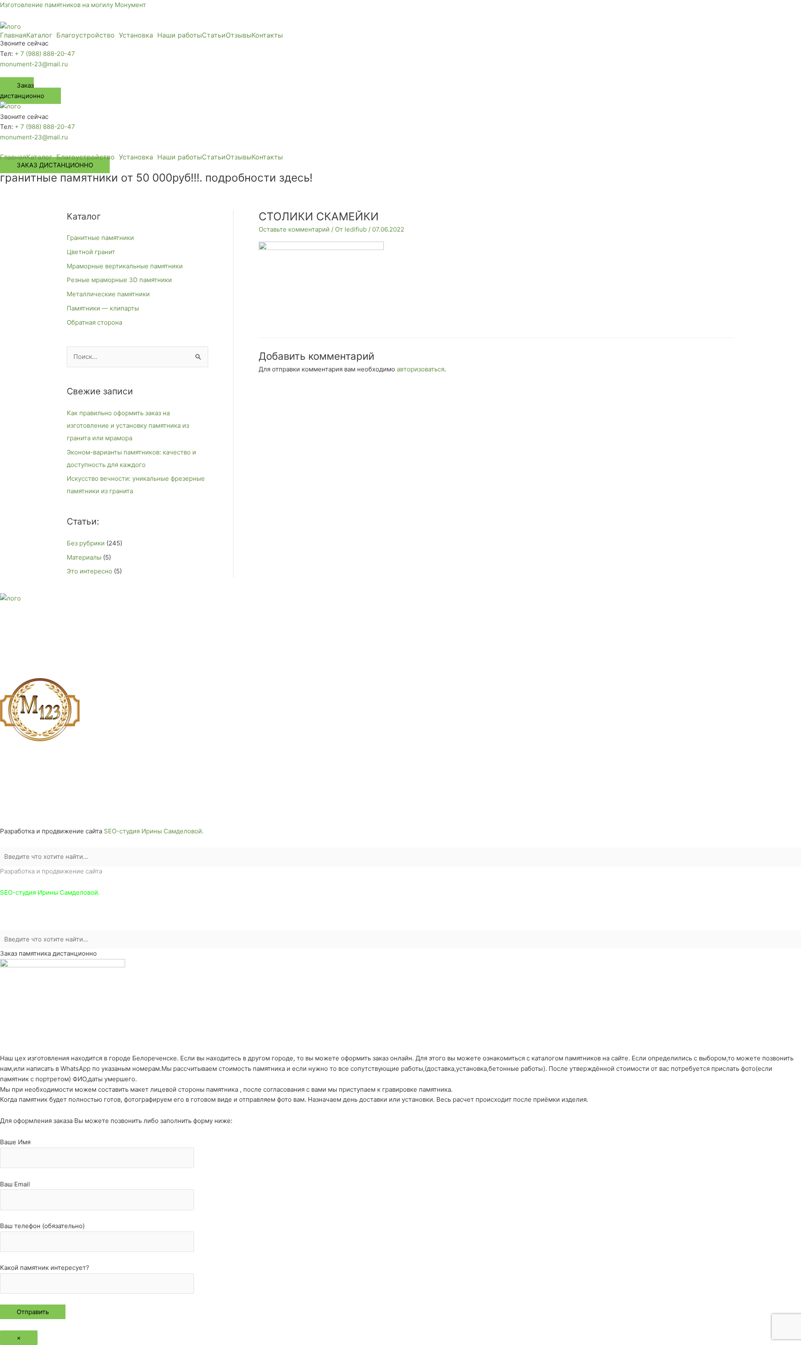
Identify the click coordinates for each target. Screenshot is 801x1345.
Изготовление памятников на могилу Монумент (73, 5)
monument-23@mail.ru (34, 64)
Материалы (84, 557)
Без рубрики (86, 543)
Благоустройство (85, 35)
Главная (13, 35)
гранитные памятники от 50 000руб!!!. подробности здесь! (156, 177)
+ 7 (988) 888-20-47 (45, 54)
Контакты (267, 35)
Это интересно (89, 571)
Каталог (39, 35)
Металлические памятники (108, 294)
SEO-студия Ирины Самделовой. (154, 831)
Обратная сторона (94, 322)
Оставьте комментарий (294, 229)
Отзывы (239, 35)
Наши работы (179, 35)
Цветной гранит (91, 252)
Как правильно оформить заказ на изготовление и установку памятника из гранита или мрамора (128, 425)
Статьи (214, 35)
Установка (136, 35)
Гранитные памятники (100, 238)
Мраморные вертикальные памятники (125, 266)
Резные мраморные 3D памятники (119, 280)
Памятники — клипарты (103, 308)
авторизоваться (420, 369)
